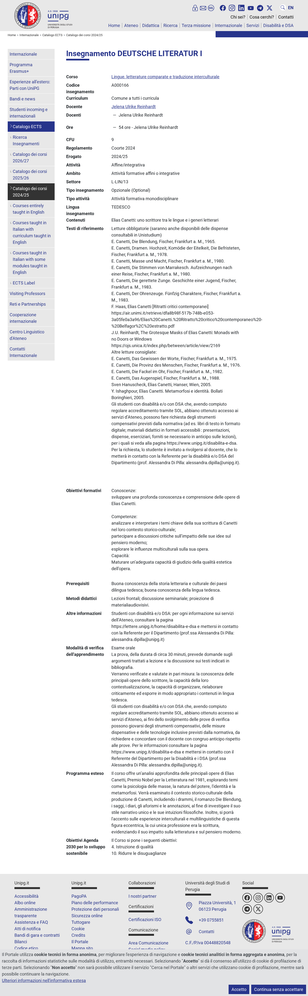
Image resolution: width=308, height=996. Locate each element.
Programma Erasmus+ (21, 68)
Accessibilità (26, 896)
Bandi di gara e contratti (37, 935)
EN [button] (291, 7)
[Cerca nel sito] (283, 7)
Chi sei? (238, 17)
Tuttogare (80, 922)
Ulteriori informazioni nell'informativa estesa (44, 980)
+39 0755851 (211, 920)
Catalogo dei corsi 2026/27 (30, 157)
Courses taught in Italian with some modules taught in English (30, 262)
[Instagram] (232, 7)
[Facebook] (223, 7)
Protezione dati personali (95, 909)
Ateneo (131, 25)
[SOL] (211, 7)
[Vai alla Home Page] (43, 15)
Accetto (238, 989)
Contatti (286, 17)
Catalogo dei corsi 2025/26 (30, 174)
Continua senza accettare (278, 989)
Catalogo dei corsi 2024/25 (30, 192)
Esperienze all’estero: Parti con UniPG (30, 85)
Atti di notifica (27, 928)
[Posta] (203, 7)
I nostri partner (142, 896)
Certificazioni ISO (144, 919)
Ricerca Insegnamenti (26, 140)
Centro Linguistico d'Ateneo (27, 335)
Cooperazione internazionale (23, 318)
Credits (78, 935)
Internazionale (228, 25)
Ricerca (170, 25)
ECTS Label (24, 282)
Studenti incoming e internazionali (29, 113)
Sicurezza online (87, 915)
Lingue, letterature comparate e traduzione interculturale (165, 76)
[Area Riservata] (195, 7)
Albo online (25, 902)
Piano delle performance (94, 902)
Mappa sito (82, 948)
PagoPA (79, 896)
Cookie (78, 928)
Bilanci (20, 941)
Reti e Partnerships (28, 304)
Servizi (252, 25)
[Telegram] (260, 7)
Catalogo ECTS (27, 126)
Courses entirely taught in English (28, 209)
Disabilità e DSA (278, 25)
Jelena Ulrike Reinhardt (133, 106)
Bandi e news (22, 98)
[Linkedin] (241, 7)
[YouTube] (251, 7)
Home (114, 25)
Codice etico (26, 948)
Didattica (150, 25)
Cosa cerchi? (262, 17)
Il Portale (79, 941)
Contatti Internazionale (23, 352)
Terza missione (196, 25)
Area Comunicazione (148, 942)
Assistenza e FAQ (31, 922)
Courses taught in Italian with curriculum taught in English (32, 232)
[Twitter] (269, 7)
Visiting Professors (27, 293)
